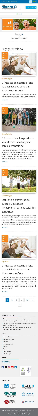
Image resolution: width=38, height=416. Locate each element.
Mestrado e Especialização (9, 2)
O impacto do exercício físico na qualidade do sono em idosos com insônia (17, 86)
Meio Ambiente (7, 337)
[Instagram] (9, 368)
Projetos (5, 346)
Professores (7, 351)
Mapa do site (17, 413)
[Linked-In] (15, 368)
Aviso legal (27, 413)
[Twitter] (6, 368)
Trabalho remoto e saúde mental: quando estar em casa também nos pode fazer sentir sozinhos (19, 320)
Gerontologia (7, 78)
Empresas (6, 342)
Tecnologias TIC (8, 344)
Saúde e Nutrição (8, 339)
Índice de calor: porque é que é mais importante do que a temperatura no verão (18, 328)
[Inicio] (9, 7)
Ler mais (4, 100)
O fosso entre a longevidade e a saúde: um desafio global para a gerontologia (18, 142)
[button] (34, 1)
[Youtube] (12, 368)
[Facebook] (3, 368)
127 (27, 300)
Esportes (5, 261)
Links (9, 413)
